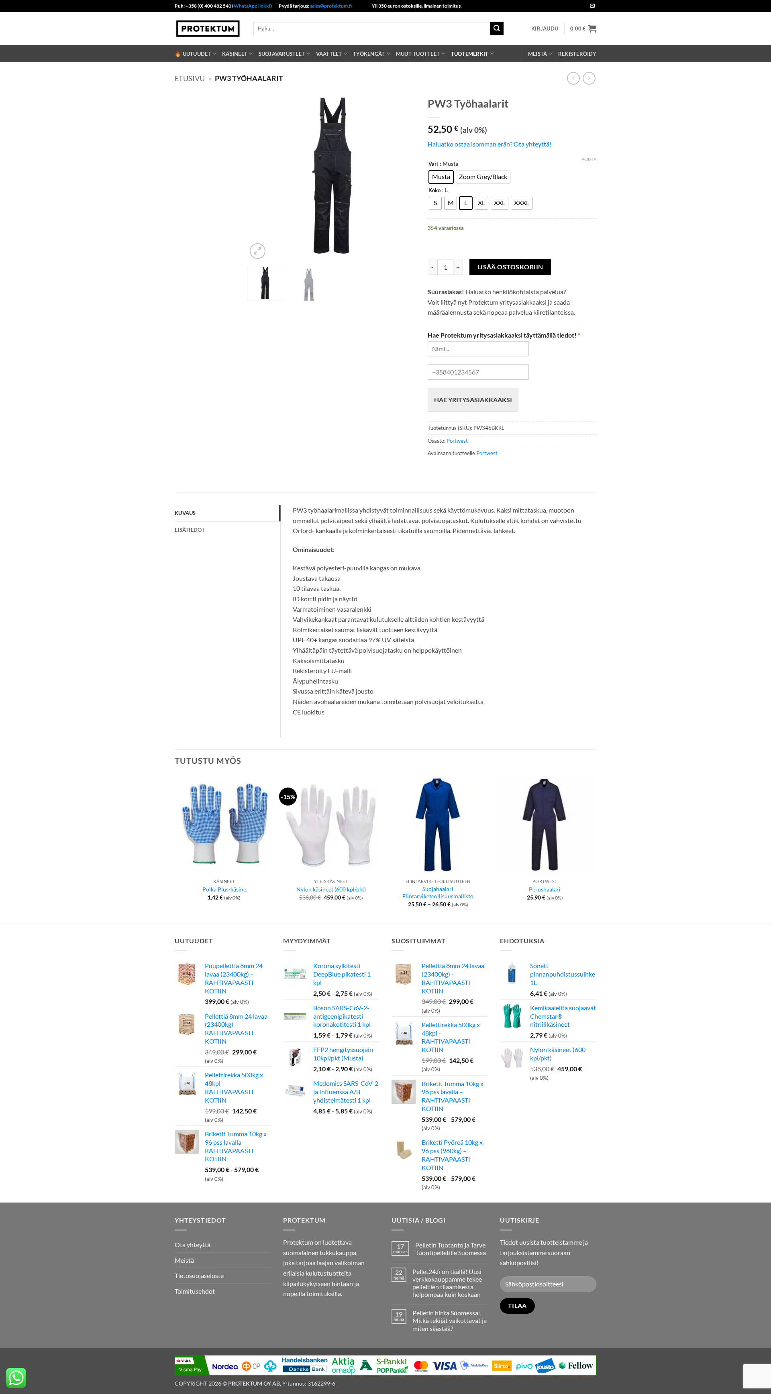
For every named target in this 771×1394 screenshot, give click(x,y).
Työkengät (369, 54)
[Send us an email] (592, 6)
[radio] (441, 177)
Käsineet (234, 54)
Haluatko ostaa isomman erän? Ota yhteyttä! (489, 144)
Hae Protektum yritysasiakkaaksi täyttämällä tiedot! (504, 335)
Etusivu (190, 78)
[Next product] (573, 78)
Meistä (537, 54)
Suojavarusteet (282, 54)
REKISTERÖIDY (577, 54)
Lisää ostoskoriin (510, 267)
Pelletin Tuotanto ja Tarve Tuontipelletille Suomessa (450, 1248)
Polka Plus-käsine (224, 889)
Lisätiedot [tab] (190, 530)
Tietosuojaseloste (199, 1275)
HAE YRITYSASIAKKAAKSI (473, 399)
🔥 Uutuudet (193, 54)
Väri (433, 164)
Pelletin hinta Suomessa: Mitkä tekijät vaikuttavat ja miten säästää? (449, 1320)
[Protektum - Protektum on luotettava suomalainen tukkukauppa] (208, 28)
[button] (544, 28)
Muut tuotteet (418, 54)
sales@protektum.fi (331, 6)
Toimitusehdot (195, 1291)
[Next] (402, 176)
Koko (434, 190)
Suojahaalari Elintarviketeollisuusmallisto (437, 892)
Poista (588, 159)
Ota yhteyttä (192, 1244)
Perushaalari (545, 889)
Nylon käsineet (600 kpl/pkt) (331, 889)
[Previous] (260, 176)
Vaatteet (329, 54)
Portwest (457, 441)
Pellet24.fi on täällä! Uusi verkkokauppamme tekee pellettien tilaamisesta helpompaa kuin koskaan (447, 1283)
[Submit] (497, 28)
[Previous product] (589, 78)
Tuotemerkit (470, 54)
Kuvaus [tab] (185, 513)
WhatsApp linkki (252, 6)
